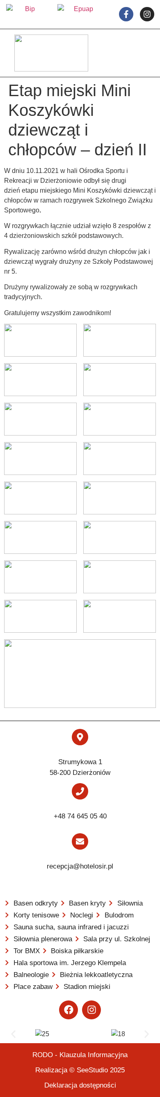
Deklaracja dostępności (80, 1085)
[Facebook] (68, 1009)
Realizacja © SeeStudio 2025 (80, 1070)
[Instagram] (91, 1009)
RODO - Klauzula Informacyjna (80, 1055)
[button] (13, 1034)
